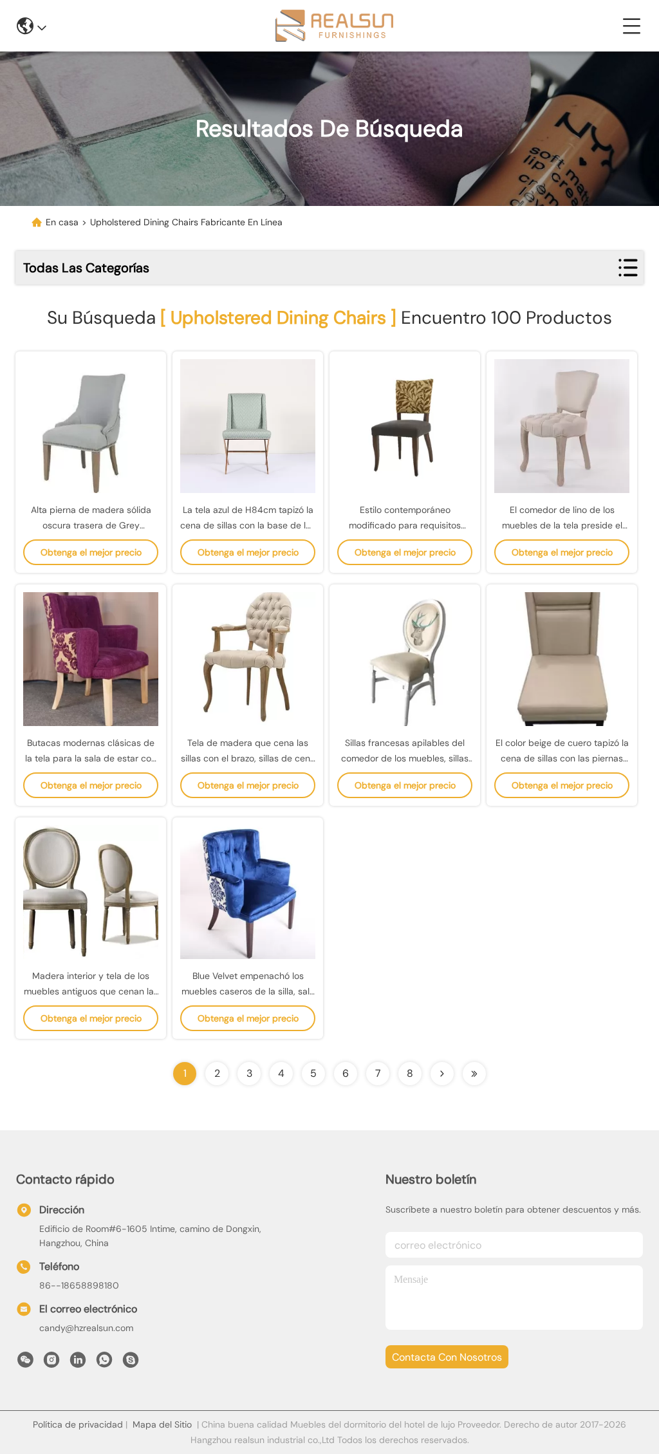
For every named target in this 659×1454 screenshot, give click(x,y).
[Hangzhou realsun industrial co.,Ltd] (334, 26)
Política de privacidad (78, 1424)
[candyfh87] (131, 1363)
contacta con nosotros (447, 1357)
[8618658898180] (104, 1363)
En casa (62, 222)
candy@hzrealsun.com (86, 1328)
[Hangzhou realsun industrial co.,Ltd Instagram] (51, 1363)
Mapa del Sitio (162, 1424)
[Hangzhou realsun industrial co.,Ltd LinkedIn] (78, 1363)
